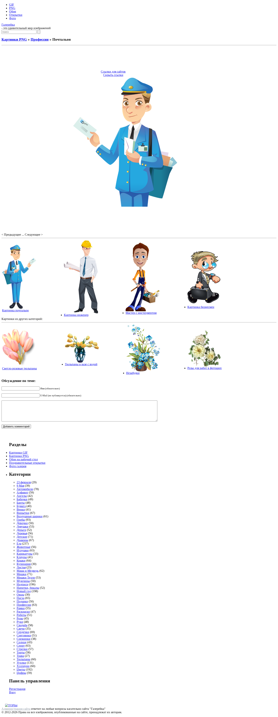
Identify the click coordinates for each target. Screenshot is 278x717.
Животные (23, 547)
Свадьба (22, 625)
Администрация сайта (16, 708)
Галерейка (8, 24)
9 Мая (20, 485)
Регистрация (17, 689)
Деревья (22, 533)
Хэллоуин (23, 666)
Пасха (20, 598)
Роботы (21, 615)
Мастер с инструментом (141, 312)
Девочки (22, 523)
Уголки (21, 662)
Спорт (21, 645)
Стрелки (22, 649)
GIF (11, 4)
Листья (21, 567)
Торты (21, 652)
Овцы (20, 594)
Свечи (21, 628)
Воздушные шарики (30, 516)
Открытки (15, 14)
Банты (21, 502)
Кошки (21, 560)
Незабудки (133, 373)
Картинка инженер (76, 315)
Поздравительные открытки (27, 462)
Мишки (21, 574)
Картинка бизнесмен (200, 307)
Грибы (21, 519)
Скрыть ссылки (113, 75)
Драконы (22, 540)
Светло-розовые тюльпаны (19, 368)
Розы (20, 618)
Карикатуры (25, 553)
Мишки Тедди (26, 577)
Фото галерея (17, 466)
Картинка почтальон (15, 310)
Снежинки (23, 638)
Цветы (21, 669)
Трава (20, 655)
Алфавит (22, 492)
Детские (22, 536)
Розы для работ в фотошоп (204, 368)
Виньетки (23, 512)
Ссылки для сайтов (113, 71)
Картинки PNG (14, 39)
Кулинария (24, 564)
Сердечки (23, 632)
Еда (19, 543)
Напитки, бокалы (28, 587)
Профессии (40, 39)
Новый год (24, 591)
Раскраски (23, 611)
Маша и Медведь (28, 570)
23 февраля (24, 482)
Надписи (22, 584)
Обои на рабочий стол (23, 459)
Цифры (21, 672)
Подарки (22, 601)
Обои (12, 11)
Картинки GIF (18, 452)
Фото (12, 18)
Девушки (22, 526)
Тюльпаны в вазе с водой (81, 364)
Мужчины (23, 581)
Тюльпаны (23, 659)
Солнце (21, 642)
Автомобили (25, 489)
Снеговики (24, 635)
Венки (21, 509)
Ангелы (22, 495)
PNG (12, 8)
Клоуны (22, 557)
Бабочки (22, 499)
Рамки (21, 608)
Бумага (21, 506)
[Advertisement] (139, 58)
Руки (20, 621)
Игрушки (23, 550)
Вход (12, 692)
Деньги (21, 530)
